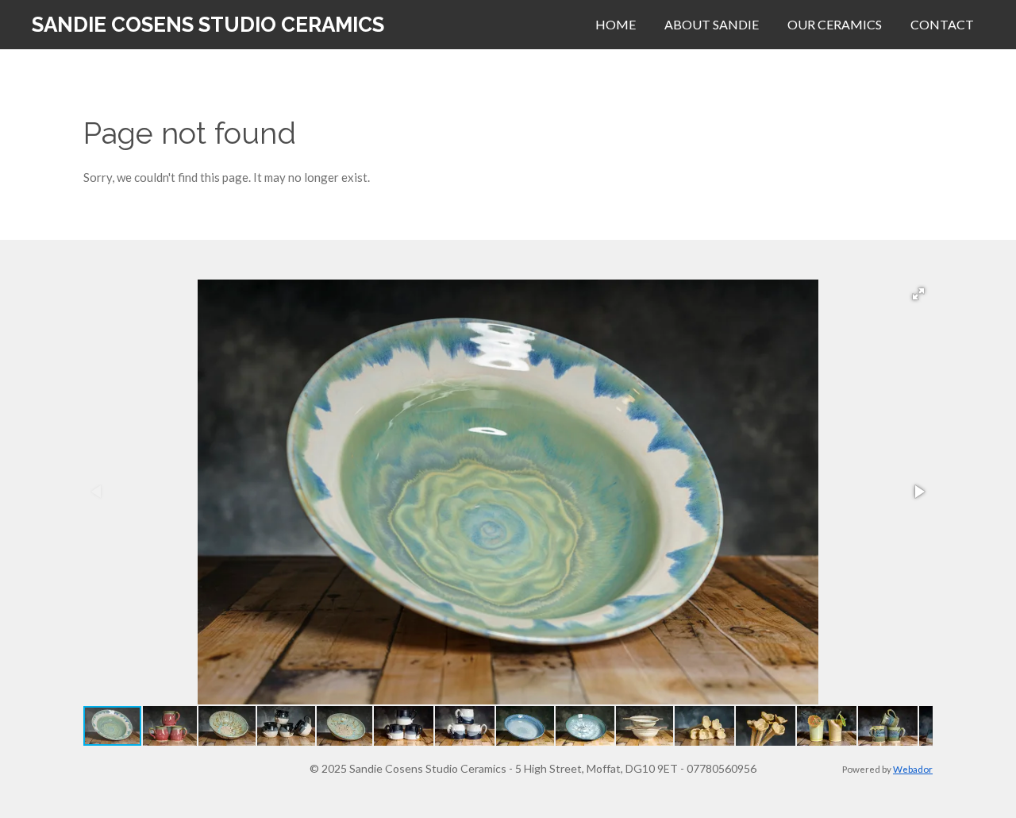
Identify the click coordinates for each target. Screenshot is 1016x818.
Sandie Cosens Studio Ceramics (208, 25)
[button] (918, 294)
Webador (913, 768)
